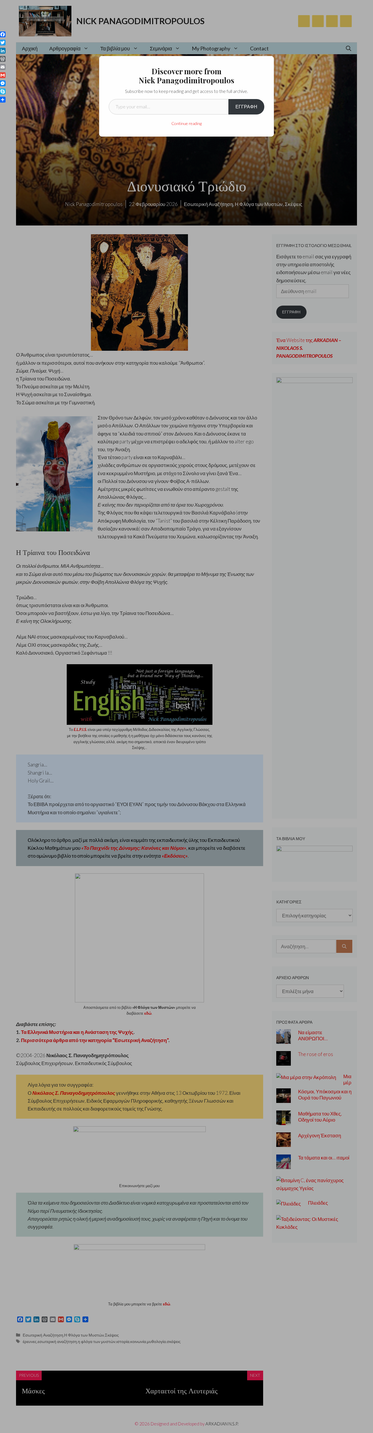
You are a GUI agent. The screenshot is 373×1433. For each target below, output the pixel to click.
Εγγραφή (246, 106)
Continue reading (186, 123)
